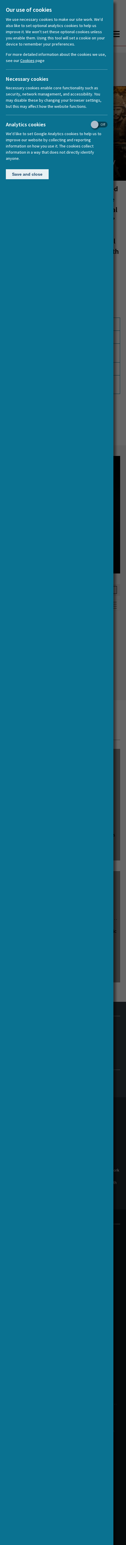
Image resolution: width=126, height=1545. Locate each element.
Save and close (27, 174)
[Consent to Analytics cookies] (97, 125)
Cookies (27, 60)
